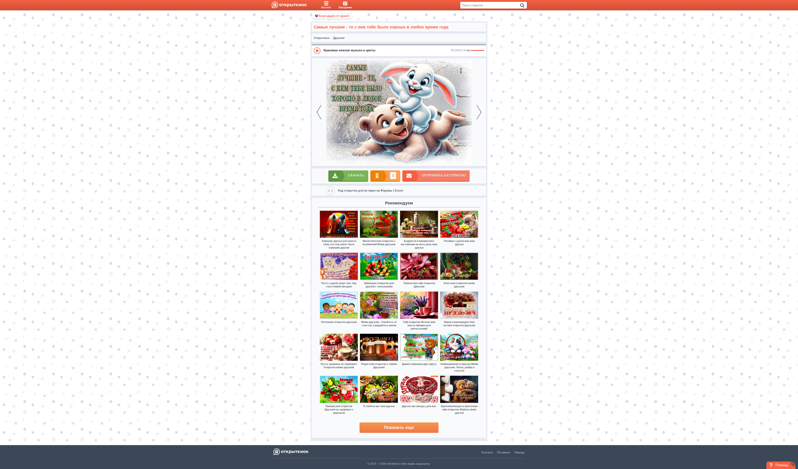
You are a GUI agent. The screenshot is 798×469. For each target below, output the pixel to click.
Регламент (503, 452)
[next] (479, 112)
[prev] (319, 112)
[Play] (317, 50)
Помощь (519, 452)
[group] (399, 50)
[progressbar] (477, 50)
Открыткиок (321, 37)
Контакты (487, 452)
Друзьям (339, 37)
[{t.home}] (291, 452)
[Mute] (469, 51)
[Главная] (289, 5)
